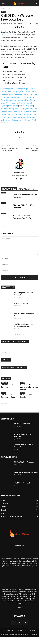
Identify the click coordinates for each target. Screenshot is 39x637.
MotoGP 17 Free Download (32, 149)
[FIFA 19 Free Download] (6, 487)
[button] (36, 3)
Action (9, 8)
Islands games (6, 91)
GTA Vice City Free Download (24, 462)
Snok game (26, 120)
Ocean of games (7, 35)
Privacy (26, 630)
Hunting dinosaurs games (27, 111)
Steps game (28, 97)
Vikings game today (26, 109)
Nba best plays (31, 117)
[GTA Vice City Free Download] (6, 466)
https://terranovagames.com (19, 175)
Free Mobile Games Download (12, 516)
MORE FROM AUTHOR (26, 189)
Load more (18, 334)
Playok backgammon (8, 100)
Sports (23, 382)
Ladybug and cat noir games (11, 120)
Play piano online (26, 94)
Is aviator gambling (7, 89)
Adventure (4, 503)
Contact (19, 630)
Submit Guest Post (9, 630)
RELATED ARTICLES (9, 189)
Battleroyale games (26, 106)
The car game (12, 111)
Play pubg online (18, 91)
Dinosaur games (13, 94)
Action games (13, 106)
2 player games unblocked (15, 117)
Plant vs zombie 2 (25, 103)
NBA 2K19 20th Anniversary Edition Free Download (29, 387)
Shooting (4, 382)
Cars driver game (21, 114)
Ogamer (4, 106)
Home (3, 8)
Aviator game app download (25, 89)
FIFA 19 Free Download (22, 483)
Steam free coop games (9, 109)
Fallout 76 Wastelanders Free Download (9, 149)
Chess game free (7, 114)
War (2, 513)
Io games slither (23, 100)
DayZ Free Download (21, 303)
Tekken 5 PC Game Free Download (26, 472)
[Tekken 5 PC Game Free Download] (6, 476)
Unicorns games (12, 103)
